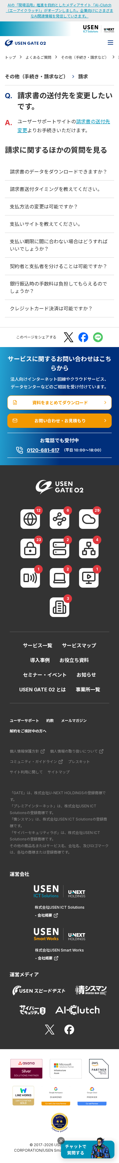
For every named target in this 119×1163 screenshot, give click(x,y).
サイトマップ (59, 772)
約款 (50, 720)
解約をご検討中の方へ (28, 731)
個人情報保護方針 (24, 751)
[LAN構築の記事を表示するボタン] (89, 548)
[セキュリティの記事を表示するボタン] (30, 548)
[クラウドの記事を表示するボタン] (89, 519)
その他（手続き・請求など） (36, 76)
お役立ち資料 (74, 660)
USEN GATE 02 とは (42, 689)
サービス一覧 (37, 645)
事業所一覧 (88, 689)
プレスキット (79, 761)
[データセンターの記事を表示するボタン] (59, 548)
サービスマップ (79, 645)
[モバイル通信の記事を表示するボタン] (30, 578)
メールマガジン (74, 720)
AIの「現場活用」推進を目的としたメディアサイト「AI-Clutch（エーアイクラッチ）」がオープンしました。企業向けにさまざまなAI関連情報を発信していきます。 (59, 10)
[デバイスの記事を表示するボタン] (59, 578)
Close (61, 1140)
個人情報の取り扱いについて (74, 751)
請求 (83, 76)
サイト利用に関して (26, 772)
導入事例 (40, 660)
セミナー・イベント (45, 675)
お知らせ (86, 675)
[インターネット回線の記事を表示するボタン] (30, 519)
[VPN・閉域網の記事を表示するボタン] (59, 519)
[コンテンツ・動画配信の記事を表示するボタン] (89, 578)
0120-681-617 (43, 450)
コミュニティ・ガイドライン (33, 761)
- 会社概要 (43, 915)
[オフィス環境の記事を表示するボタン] (59, 607)
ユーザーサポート (24, 720)
